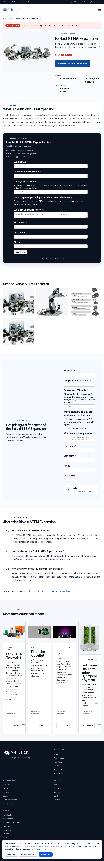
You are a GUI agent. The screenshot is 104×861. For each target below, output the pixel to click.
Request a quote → (50, 591)
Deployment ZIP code (25, 181)
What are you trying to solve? (29, 209)
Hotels (56, 754)
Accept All (45, 854)
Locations (7, 830)
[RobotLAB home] (12, 9)
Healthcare (58, 762)
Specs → (24, 725)
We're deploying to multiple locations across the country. (43, 197)
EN (98, 2)
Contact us (58, 25)
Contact (57, 800)
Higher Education (60, 769)
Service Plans (8, 819)
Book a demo (65, 591)
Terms (5, 837)
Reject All (11, 854)
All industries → (60, 773)
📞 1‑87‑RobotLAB (77, 2)
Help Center (8, 815)
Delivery (6, 788)
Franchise (58, 788)
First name (19, 222)
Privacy (6, 834)
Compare (14, 725)
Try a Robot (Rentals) (11, 822)
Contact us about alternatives (72, 63)
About (56, 785)
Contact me (20, 252)
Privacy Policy (39, 849)
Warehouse (58, 766)
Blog (56, 796)
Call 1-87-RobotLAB (57, 259)
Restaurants (59, 758)
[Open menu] (99, 9)
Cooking (6, 792)
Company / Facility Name (26, 171)
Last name (19, 232)
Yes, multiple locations (27, 204)
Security (6, 796)
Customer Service (10, 800)
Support (94, 2)
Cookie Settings (28, 854)
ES (101, 2)
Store (12, 18)
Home (5, 18)
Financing (87, 2)
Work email (20, 161)
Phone (17, 242)
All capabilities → (10, 803)
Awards (57, 792)
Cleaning (6, 785)
